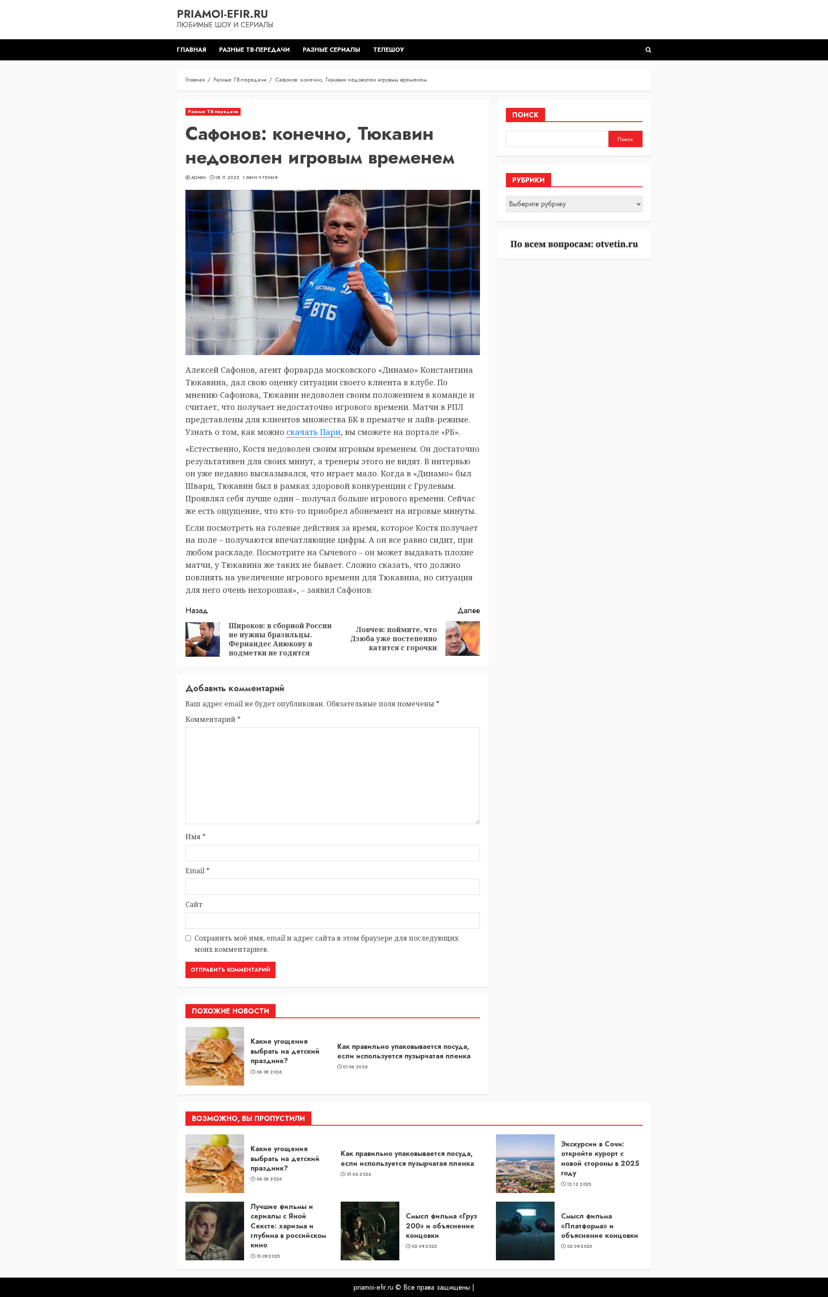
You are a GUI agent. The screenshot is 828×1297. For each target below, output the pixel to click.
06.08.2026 (269, 1072)
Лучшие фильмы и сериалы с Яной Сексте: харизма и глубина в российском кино (288, 1226)
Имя (195, 836)
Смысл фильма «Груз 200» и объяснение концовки (441, 1225)
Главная (191, 49)
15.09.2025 (268, 1256)
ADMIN (198, 178)
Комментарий (213, 719)
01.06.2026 (355, 1067)
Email (197, 870)
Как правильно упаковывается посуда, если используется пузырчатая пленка (403, 1051)
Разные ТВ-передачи (254, 49)
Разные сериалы (331, 49)
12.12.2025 (579, 1184)
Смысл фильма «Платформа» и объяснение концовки (599, 1225)
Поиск (525, 115)
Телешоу (388, 49)
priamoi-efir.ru (222, 14)
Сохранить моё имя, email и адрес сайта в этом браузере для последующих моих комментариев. (326, 943)
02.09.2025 (424, 1246)
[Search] (648, 49)
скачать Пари (313, 432)
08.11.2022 (227, 178)
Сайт (193, 904)
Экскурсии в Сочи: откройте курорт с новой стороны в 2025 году (600, 1158)
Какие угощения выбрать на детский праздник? (285, 1051)
